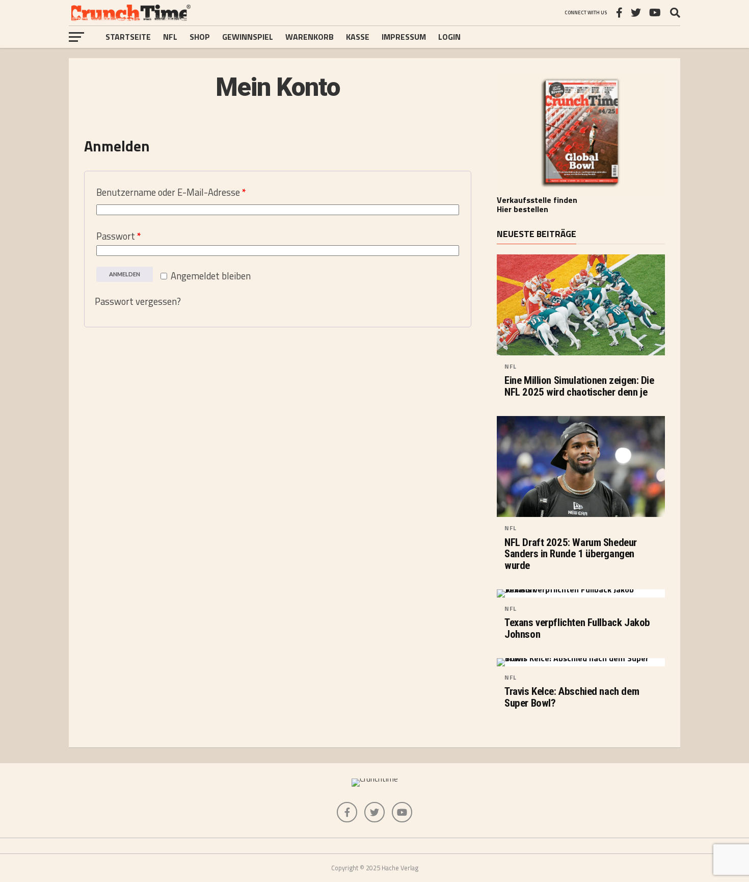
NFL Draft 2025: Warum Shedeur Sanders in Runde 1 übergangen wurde (570, 554)
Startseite (128, 37)
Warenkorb (309, 37)
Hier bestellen (522, 209)
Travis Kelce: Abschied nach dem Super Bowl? (571, 697)
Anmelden (124, 274)
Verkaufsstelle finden (537, 200)
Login (449, 37)
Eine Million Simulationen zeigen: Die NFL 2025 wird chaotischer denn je (579, 386)
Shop (200, 37)
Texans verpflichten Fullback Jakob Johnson (577, 628)
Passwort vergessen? (138, 301)
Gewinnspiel (247, 37)
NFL (170, 37)
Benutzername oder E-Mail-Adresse (171, 192)
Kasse (357, 37)
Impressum (404, 37)
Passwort (118, 236)
